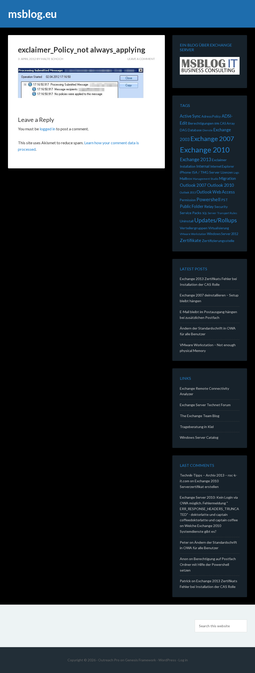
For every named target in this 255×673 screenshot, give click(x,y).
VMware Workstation (193, 234)
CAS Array (227, 123)
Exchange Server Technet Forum (205, 405)
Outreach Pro (109, 660)
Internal (202, 166)
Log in (183, 660)
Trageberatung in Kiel (197, 427)
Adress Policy (211, 116)
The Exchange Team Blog (199, 416)
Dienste (207, 130)
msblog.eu (32, 13)
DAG (183, 130)
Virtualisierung (218, 228)
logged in (47, 128)
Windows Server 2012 (222, 234)
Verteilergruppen (193, 228)
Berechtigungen (201, 123)
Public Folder (191, 206)
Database (195, 130)
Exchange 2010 (205, 149)
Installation (187, 166)
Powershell (208, 199)
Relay (209, 206)
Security (221, 206)
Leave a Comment (141, 59)
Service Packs (190, 213)
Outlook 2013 (188, 192)
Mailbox (186, 178)
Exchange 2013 (195, 159)
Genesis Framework (140, 660)
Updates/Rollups (215, 220)
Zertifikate (190, 240)
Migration (227, 178)
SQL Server (209, 213)
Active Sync (190, 116)
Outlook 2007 (193, 185)
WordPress (167, 660)
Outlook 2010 (220, 185)
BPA (216, 123)
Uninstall (186, 221)
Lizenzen (227, 172)
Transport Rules (227, 213)
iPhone (185, 172)
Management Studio (205, 178)
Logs (236, 172)
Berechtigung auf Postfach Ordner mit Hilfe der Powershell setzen (208, 564)
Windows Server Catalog (199, 437)
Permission (188, 200)
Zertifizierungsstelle (218, 241)
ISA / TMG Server (206, 172)
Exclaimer (219, 160)
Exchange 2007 (212, 139)
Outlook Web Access (215, 192)
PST (224, 200)
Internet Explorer (222, 166)
